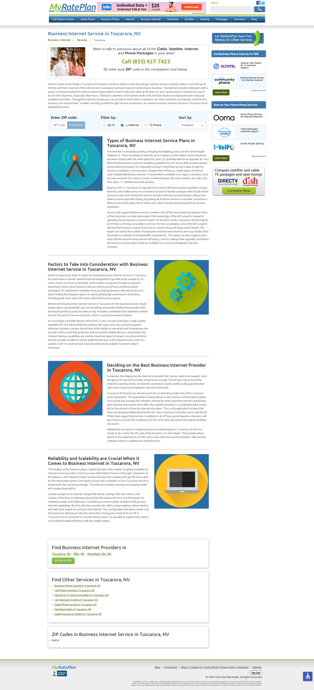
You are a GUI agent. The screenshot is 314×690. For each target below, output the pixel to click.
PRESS (214, 2)
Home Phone (88, 19)
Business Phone (110, 19)
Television (173, 19)
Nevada (82, 40)
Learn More (221, 92)
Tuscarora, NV (61, 554)
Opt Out (255, 672)
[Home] (78, 667)
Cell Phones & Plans (63, 19)
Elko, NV (79, 554)
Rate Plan (72, 7)
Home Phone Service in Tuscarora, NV (76, 604)
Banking (205, 19)
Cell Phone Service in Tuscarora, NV (75, 590)
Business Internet (151, 19)
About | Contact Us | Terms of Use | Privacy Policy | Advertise (215, 667)
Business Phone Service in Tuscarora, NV (77, 585)
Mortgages (222, 19)
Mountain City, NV (99, 554)
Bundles (189, 19)
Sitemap (256, 667)
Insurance (239, 19)
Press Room (170, 667)
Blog (254, 19)
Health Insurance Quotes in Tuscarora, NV (78, 614)
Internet (130, 19)
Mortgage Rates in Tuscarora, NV (73, 609)
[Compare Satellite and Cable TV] (238, 181)
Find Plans (76, 125)
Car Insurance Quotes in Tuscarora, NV (76, 599)
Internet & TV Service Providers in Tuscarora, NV (82, 595)
